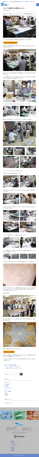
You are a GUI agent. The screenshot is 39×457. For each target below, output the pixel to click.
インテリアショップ (8, 387)
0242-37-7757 (27, 429)
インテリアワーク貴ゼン (21, 455)
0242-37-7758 (11, 429)
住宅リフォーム (7, 382)
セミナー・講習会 (9, 365)
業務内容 (12, 441)
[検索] (21, 374)
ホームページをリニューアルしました (13, 366)
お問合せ (12, 449)
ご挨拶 (6, 393)
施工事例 (6, 386)
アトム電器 (7, 384)
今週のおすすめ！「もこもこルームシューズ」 (14, 368)
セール (6, 389)
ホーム (12, 440)
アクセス (12, 446)
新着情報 (14, 365)
